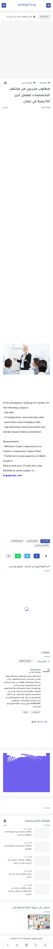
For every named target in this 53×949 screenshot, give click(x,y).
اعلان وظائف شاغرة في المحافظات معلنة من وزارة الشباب (20, 891)
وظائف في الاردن (41, 546)
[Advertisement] (26, 49)
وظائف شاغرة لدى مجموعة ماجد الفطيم (18, 847)
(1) (4, 108)
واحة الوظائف (26, 5)
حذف (25, 712)
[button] (37, 556)
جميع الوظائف (17, 541)
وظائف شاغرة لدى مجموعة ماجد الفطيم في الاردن (18, 833)
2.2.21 (26, 843)
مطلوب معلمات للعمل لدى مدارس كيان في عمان (20, 861)
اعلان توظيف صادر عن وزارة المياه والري (18, 17)
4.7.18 (26, 857)
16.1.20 (26, 829)
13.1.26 (26, 885)
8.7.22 (26, 871)
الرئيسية (43, 83)
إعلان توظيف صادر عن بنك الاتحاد (20, 875)
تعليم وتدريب (27, 83)
